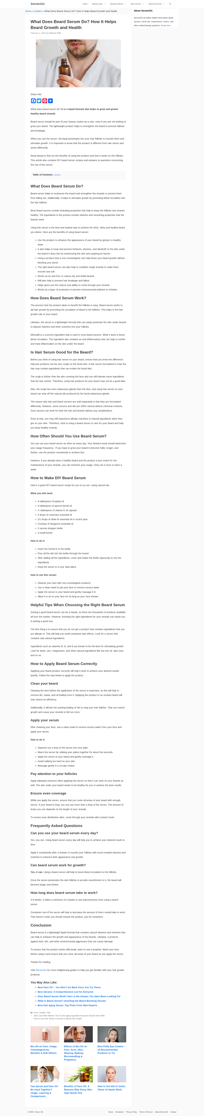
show (57, 175)
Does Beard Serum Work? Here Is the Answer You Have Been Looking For (79, 996)
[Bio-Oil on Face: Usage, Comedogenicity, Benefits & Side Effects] (45, 1040)
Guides (38, 11)
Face (36, 1013)
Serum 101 (39, 1112)
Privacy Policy (131, 1112)
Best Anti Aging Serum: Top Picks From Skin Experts (67, 1005)
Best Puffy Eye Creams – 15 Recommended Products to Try (111, 1049)
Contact (173, 1112)
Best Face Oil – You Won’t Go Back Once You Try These (69, 987)
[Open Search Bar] (170, 4)
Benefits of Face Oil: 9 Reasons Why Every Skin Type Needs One (78, 1089)
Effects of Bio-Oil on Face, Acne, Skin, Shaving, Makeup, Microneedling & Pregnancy (75, 1053)
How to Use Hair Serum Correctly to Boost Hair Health (58, 1019)
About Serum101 (155, 4)
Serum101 (38, 3)
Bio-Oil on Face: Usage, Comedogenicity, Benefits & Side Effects (44, 1049)
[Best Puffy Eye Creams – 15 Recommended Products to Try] (112, 1040)
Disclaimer (119, 1112)
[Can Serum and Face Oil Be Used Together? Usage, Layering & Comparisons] (45, 1080)
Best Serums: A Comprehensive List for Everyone (65, 992)
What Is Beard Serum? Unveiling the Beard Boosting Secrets (72, 1001)
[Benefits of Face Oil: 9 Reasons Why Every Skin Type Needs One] (78, 1080)
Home (85, 4)
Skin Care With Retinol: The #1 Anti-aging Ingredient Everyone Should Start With (69, 1016)
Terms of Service (146, 1112)
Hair (48, 1013)
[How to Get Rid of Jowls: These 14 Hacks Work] (112, 1080)
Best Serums (136, 4)
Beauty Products (116, 4)
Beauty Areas (97, 4)
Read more (166, 25)
